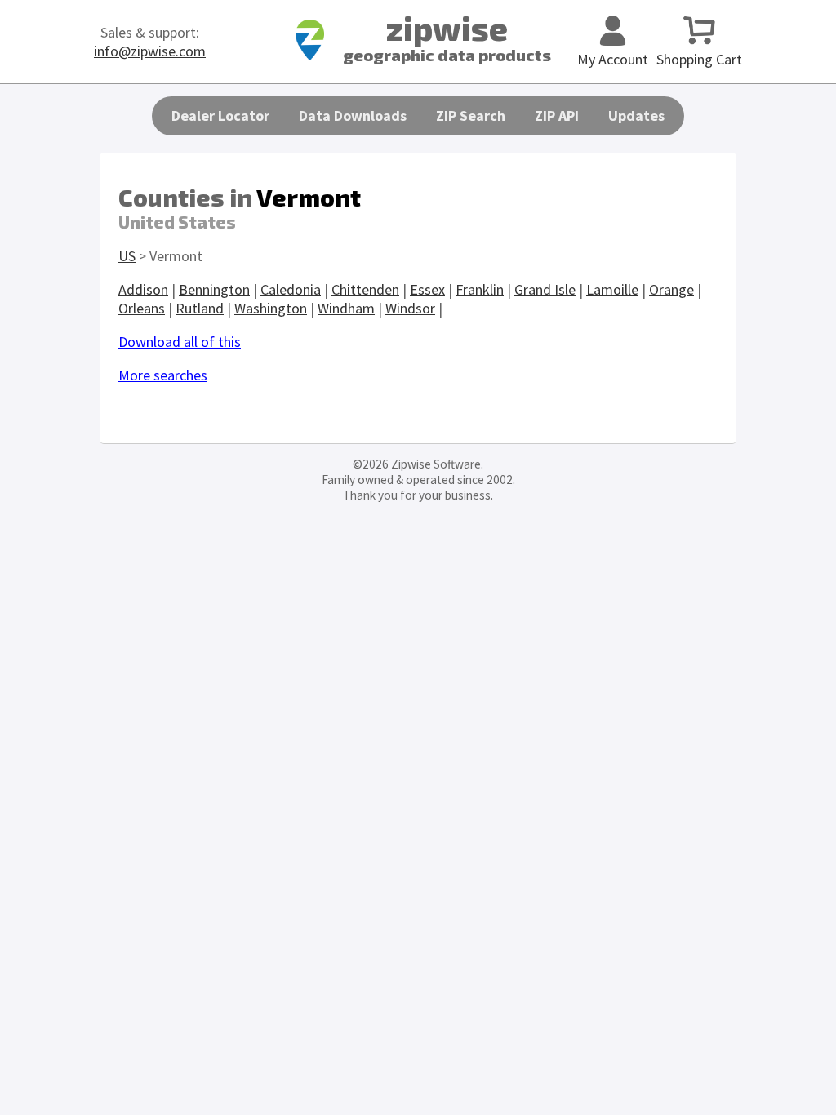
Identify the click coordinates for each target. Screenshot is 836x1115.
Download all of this (179, 341)
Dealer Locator (220, 115)
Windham (346, 308)
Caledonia (290, 289)
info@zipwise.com (150, 51)
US (127, 256)
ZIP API (557, 115)
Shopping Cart (699, 59)
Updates (636, 115)
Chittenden (365, 289)
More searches (162, 375)
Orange (671, 289)
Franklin (480, 289)
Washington (270, 308)
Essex (427, 289)
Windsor (410, 308)
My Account (612, 59)
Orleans (141, 308)
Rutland (200, 308)
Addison (143, 289)
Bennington (214, 289)
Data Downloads (353, 115)
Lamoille (612, 289)
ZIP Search (470, 115)
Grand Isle (545, 289)
